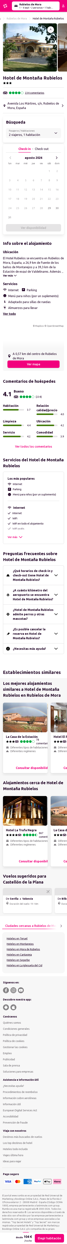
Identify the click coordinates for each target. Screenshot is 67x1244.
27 (33, 208)
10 (9, 189)
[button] (30, 47)
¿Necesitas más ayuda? (29, 648)
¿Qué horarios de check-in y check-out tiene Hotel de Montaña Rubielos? (33, 575)
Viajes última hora (13, 1155)
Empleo (7, 1053)
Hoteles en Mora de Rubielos (23, 949)
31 (9, 217)
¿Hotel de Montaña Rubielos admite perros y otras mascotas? (33, 614)
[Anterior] (10, 158)
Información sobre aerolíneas (19, 1098)
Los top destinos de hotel (17, 1143)
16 (57, 189)
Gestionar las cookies (15, 1047)
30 (57, 208)
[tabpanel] (33, 952)
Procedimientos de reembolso (20, 1092)
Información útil (12, 1104)
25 (17, 208)
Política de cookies (13, 1041)
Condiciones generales (16, 1028)
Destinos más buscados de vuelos (22, 1136)
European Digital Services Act (20, 1110)
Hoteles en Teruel (17, 938)
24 (9, 208)
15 (49, 189)
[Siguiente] (56, 158)
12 (25, 189)
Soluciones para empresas (18, 1071)
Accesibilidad (10, 1116)
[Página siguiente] (61, 926)
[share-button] (50, 29)
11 (17, 189)
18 (17, 198)
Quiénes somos (12, 1022)
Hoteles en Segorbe (18, 960)
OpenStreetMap (55, 326)
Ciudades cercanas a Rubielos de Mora (32, 925)
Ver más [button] (12, 537)
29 (49, 208)
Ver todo (9, 313)
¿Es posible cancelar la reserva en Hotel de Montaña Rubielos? (29, 634)
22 (49, 198)
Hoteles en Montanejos (20, 943)
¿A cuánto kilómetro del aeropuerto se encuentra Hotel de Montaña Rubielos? (33, 595)
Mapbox (39, 326)
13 (33, 189)
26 (25, 208)
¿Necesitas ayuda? (13, 1085)
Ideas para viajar (12, 1161)
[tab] (32, 926)
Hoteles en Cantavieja (19, 954)
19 (25, 198)
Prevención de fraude (15, 1122)
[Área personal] (63, 6)
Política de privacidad (15, 1034)
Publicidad (9, 1059)
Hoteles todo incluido (15, 1149)
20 (33, 198)
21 (41, 198)
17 (9, 198)
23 (57, 198)
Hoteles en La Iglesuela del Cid (24, 965)
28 (41, 208)
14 (41, 189)
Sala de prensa (11, 1065)
